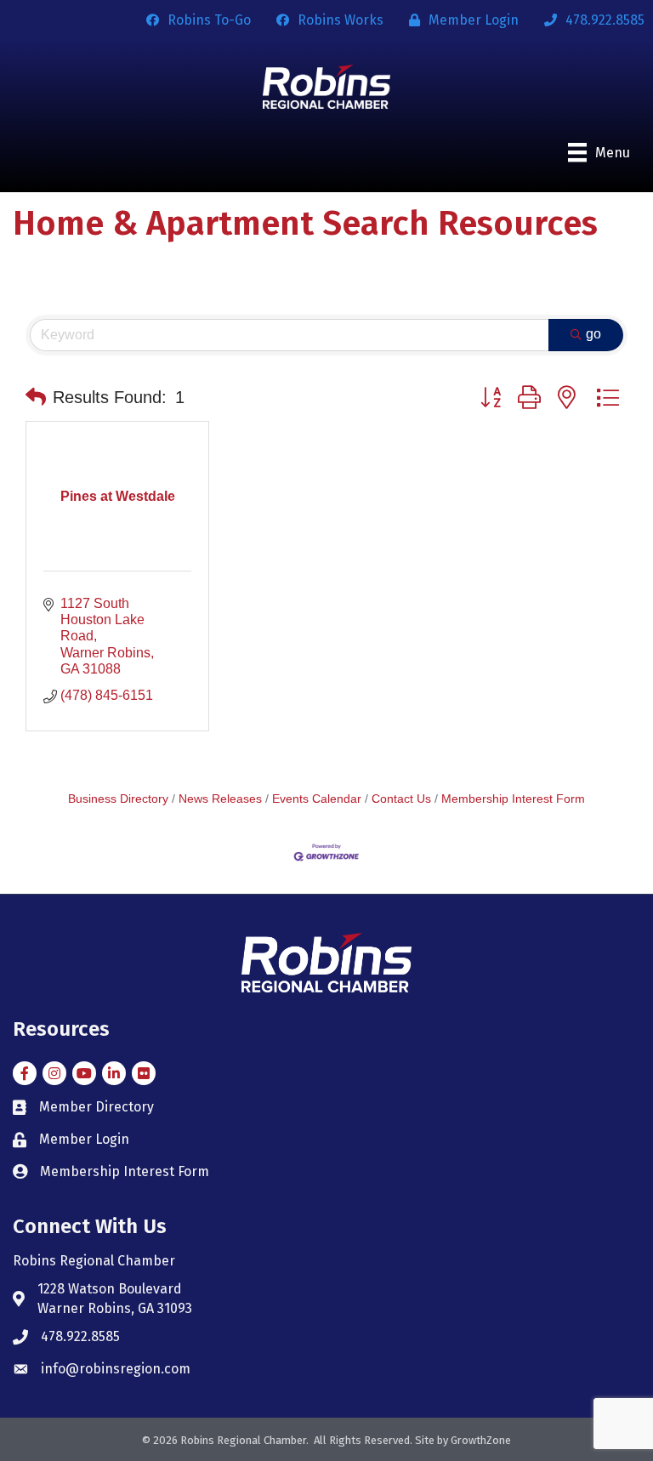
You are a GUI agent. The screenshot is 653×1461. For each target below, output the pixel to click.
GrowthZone (481, 1440)
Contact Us (401, 799)
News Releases (220, 799)
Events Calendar (316, 799)
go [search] (593, 334)
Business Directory (118, 799)
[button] (36, 397)
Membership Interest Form (513, 799)
